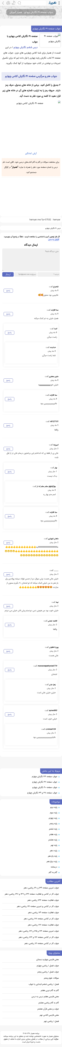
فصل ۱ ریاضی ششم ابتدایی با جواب (44, 984)
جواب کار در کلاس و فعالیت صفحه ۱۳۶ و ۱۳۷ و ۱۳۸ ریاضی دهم (32, 894)
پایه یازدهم (52, 856)
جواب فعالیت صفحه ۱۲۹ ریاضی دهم (43, 912)
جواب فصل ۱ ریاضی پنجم (48, 972)
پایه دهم (53, 850)
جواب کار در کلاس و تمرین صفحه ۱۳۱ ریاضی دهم (38, 906)
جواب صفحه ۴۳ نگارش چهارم (44, 776)
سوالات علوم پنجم (51, 978)
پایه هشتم (52, 839)
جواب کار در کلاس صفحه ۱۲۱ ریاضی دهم (42, 943)
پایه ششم (53, 829)
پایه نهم (54, 845)
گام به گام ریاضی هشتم (49, 1002)
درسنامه (54, 867)
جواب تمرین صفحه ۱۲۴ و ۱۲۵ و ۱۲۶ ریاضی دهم (39, 931)
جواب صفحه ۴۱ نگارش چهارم (46, 29)
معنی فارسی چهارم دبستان (47, 959)
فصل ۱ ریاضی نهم (51, 1021)
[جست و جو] (31, 3)
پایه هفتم (53, 834)
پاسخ (8, 290)
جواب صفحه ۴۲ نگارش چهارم (44, 782)
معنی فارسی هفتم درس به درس (45, 996)
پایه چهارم (53, 818)
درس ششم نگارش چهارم (26, 47)
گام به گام (53, 872)
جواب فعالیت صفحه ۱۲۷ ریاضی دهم (43, 925)
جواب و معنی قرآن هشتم (48, 1009)
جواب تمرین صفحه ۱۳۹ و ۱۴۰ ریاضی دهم (41, 887)
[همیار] (52, 3)
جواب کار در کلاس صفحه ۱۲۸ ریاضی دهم (41, 918)
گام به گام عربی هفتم (50, 990)
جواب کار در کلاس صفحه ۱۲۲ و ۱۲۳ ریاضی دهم (39, 937)
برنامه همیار (34, 1033)
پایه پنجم (53, 823)
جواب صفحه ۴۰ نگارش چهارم (44, 787)
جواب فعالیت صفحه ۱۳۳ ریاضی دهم (43, 900)
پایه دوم (53, 807)
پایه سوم (53, 812)
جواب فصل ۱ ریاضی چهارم (48, 965)
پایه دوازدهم (52, 861)
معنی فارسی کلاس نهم (49, 1015)
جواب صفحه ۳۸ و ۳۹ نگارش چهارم (42, 792)
